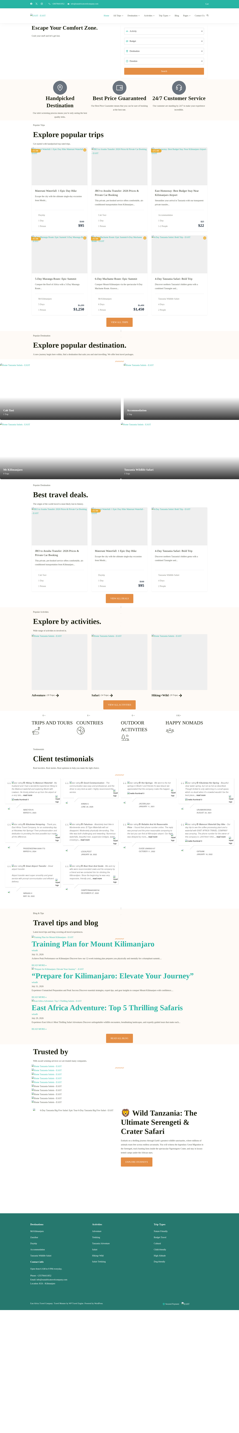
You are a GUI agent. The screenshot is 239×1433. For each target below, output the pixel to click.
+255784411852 (44, 1275)
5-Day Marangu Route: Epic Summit (55, 278)
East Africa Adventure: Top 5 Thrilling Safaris (107, 1007)
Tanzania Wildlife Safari (168, 299)
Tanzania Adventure (101, 1243)
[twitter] (36, 4)
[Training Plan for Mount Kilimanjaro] (52, 937)
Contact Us (200, 15)
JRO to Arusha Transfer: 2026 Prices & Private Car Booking (117, 192)
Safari (95, 695)
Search (164, 71)
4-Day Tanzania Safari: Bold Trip (173, 278)
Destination (132, 15)
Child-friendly (160, 1249)
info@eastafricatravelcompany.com (84, 4)
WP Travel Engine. (76, 1303)
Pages (185, 15)
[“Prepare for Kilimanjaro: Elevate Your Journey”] (58, 969)
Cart (207, 4)
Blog (177, 15)
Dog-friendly (159, 1261)
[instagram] (42, 4)
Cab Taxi (102, 215)
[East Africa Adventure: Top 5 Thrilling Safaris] (57, 1001)
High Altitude (160, 1255)
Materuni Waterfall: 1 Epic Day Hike (56, 190)
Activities (148, 15)
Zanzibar (34, 1237)
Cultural (157, 1243)
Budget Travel (160, 1237)
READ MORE (38, 965)
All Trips (117, 15)
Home (106, 15)
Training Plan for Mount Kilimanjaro (93, 944)
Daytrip (41, 215)
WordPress (98, 1303)
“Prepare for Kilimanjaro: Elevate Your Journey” (113, 976)
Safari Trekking (99, 1261)
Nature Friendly (161, 1231)
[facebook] (31, 4)
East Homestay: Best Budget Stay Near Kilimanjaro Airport (177, 192)
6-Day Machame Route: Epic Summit (116, 278)
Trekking (96, 1237)
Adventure (39, 695)
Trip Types (163, 15)
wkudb (35, 950)
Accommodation (165, 215)
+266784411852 (58, 4)
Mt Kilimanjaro (45, 299)
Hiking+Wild (160, 695)
